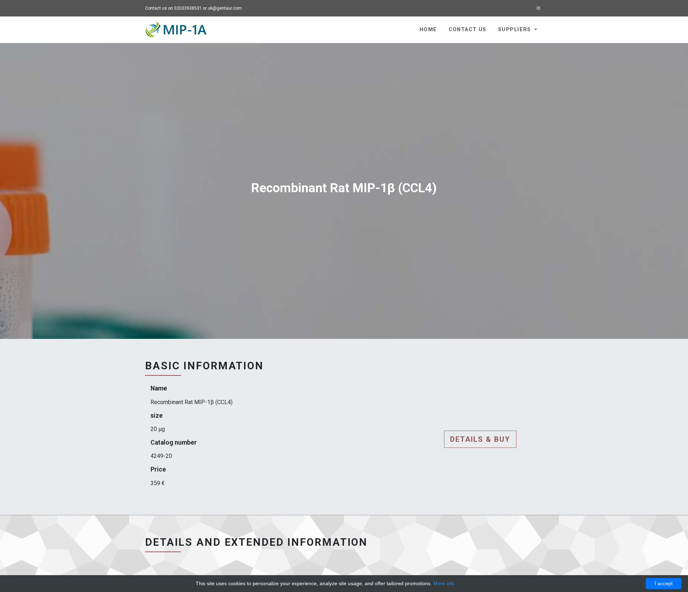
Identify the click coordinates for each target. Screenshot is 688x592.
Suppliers (515, 30)
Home (428, 30)
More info (444, 583)
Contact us (468, 30)
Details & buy (480, 439)
